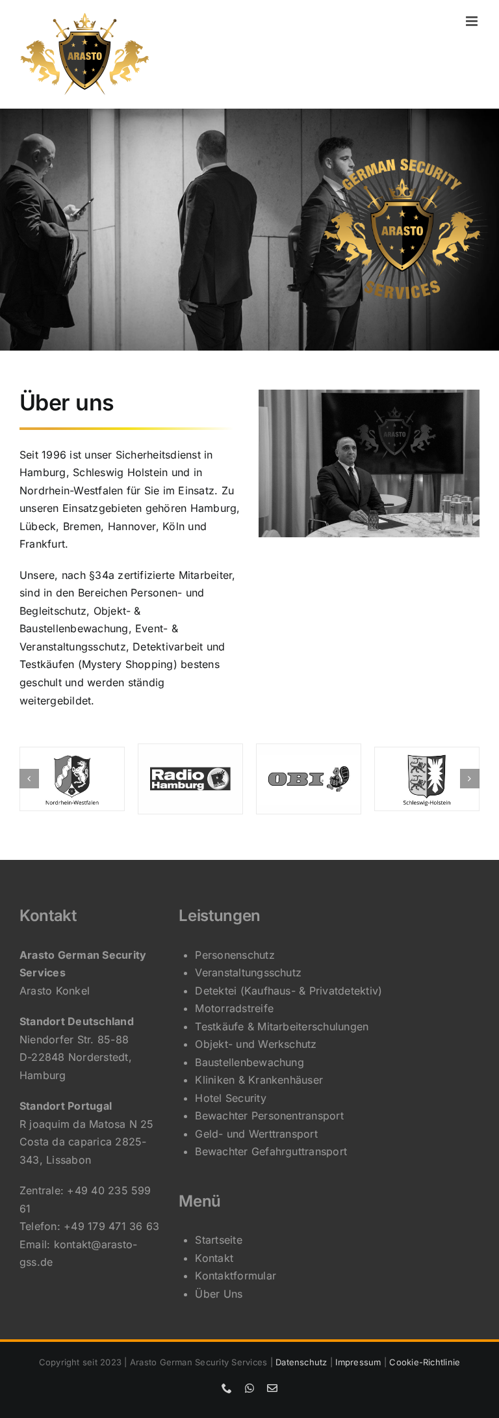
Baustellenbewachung (249, 1062)
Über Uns (218, 1293)
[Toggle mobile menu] (473, 21)
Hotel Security (230, 1097)
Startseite (218, 1239)
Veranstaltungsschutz (248, 972)
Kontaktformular (235, 1275)
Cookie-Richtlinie (424, 1362)
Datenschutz (301, 1362)
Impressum (358, 1362)
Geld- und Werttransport (256, 1133)
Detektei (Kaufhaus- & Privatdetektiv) (288, 990)
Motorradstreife (234, 1008)
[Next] (470, 778)
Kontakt (214, 1257)
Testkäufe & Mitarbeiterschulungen (281, 1026)
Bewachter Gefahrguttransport (271, 1151)
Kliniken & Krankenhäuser (259, 1079)
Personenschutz (234, 954)
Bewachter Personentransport (269, 1115)
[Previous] (29, 778)
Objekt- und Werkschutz (255, 1043)
